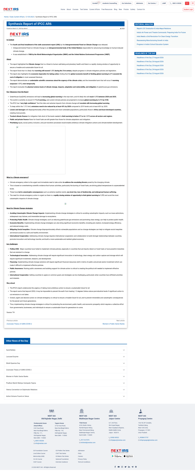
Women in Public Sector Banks (113, 324)
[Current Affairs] (11, 9)
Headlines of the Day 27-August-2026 (150, 58)
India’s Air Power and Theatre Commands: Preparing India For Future (161, 32)
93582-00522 (114, 437)
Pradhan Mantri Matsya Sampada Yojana (21, 383)
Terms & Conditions (84, 462)
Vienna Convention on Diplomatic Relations (21, 390)
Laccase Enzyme (12, 357)
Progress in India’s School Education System (152, 44)
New (120, 9)
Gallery (132, 9)
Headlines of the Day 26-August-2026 (150, 62)
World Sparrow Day (13, 363)
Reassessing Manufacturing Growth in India (152, 40)
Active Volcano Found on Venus (17, 396)
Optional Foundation (62, 459)
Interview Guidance (62, 462)
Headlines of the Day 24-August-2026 (150, 69)
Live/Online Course (39, 453)
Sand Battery (10, 350)
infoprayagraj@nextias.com (148, 440)
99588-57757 (144, 437)
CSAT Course (37, 462)
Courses (75, 9)
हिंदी (193, 3)
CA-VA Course (37, 459)
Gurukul (95, 3)
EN (187, 3)
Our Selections (126, 3)
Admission (139, 3)
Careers (80, 456)
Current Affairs (94, 9)
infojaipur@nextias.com (117, 440)
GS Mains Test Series (62, 456)
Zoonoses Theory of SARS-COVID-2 (19, 324)
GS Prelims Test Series (62, 450)
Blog (115, 9)
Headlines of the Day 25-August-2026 (150, 65)
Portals (126, 9)
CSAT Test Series (61, 453)
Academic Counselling (109, 3)
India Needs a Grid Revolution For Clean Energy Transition (157, 36)
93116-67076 (85, 440)
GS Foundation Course (40, 450)
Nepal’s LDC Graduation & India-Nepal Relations (154, 28)
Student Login (188, 9)
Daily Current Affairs (17, 17)
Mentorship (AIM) (38, 456)
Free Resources (106, 9)
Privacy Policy (82, 459)
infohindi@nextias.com (88, 442)
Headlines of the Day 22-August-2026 (150, 73)
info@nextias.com (41, 443)
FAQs (79, 453)
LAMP (164, 3)
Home (63, 9)
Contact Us (141, 9)
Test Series (84, 9)
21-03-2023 (30, 17)
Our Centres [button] (152, 3)
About (69, 9)
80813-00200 (39, 441)
